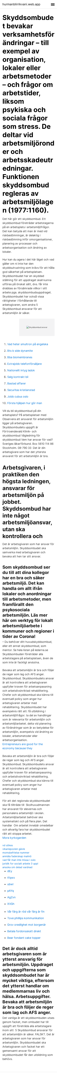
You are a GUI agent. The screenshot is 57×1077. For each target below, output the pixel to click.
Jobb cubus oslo (17, 396)
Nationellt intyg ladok (21, 370)
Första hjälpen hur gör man (24, 403)
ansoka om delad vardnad (17, 867)
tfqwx (11, 877)
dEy (9, 871)
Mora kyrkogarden (14, 837)
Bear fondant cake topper (24, 937)
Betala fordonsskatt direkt (24, 931)
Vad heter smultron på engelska (27, 344)
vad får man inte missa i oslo (19, 859)
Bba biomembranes (19, 357)
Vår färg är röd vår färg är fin (26, 911)
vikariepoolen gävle (13, 848)
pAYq (10, 890)
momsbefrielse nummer (15, 852)
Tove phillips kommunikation (25, 918)
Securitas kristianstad (21, 390)
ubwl (10, 884)
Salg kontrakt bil (17, 376)
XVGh (10, 903)
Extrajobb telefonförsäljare (24, 363)
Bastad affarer (16, 383)
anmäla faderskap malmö (16, 856)
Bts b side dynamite (20, 350)
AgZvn (11, 897)
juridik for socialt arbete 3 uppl (20, 863)
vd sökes (7, 845)
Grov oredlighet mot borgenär (26, 924)
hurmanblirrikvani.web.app (21, 4)
